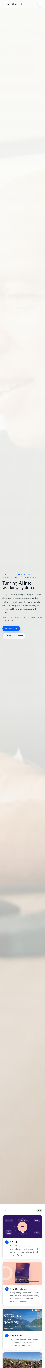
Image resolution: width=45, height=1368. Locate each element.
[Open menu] (40, 4)
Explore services (11, 628)
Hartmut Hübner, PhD (12, 4)
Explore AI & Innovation (14, 636)
